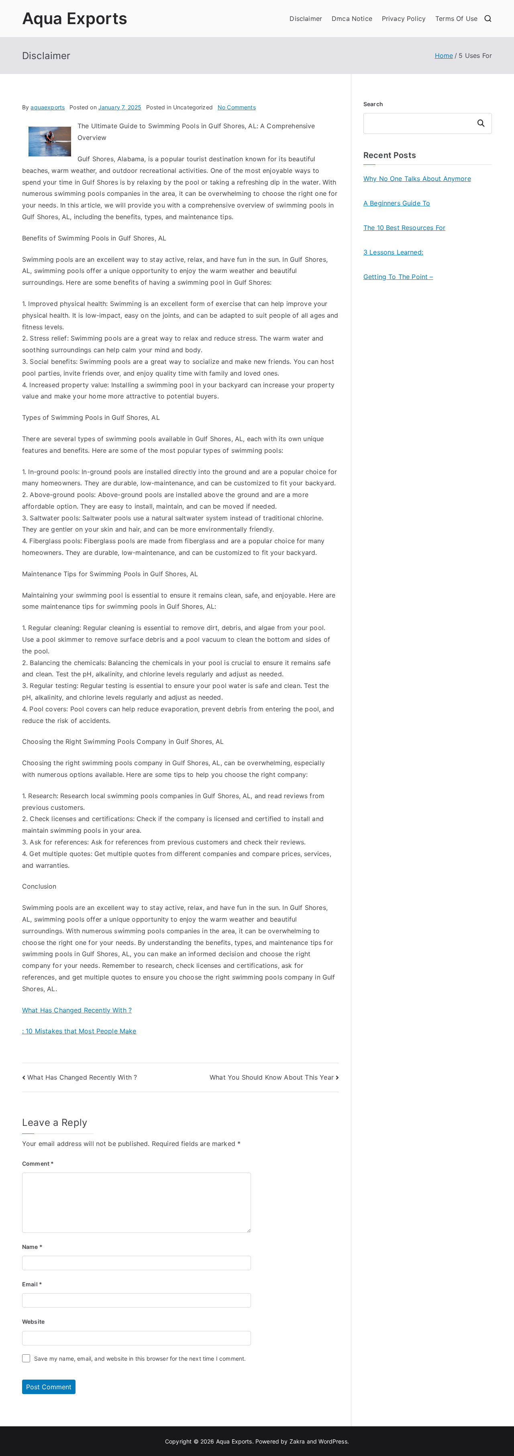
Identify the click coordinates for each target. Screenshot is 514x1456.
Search (373, 104)
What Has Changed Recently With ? (77, 1010)
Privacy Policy (404, 18)
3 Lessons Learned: (393, 252)
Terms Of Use (456, 18)
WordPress (332, 1441)
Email (32, 1284)
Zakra (297, 1441)
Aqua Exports (74, 18)
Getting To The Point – (398, 277)
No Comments (237, 107)
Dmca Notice (352, 18)
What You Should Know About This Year (272, 1077)
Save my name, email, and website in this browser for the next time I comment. (140, 1358)
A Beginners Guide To (396, 203)
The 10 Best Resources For (404, 228)
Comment (38, 1163)
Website (33, 1321)
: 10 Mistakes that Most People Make (79, 1031)
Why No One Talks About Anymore (417, 179)
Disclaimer (306, 18)
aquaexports (48, 107)
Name (32, 1246)
